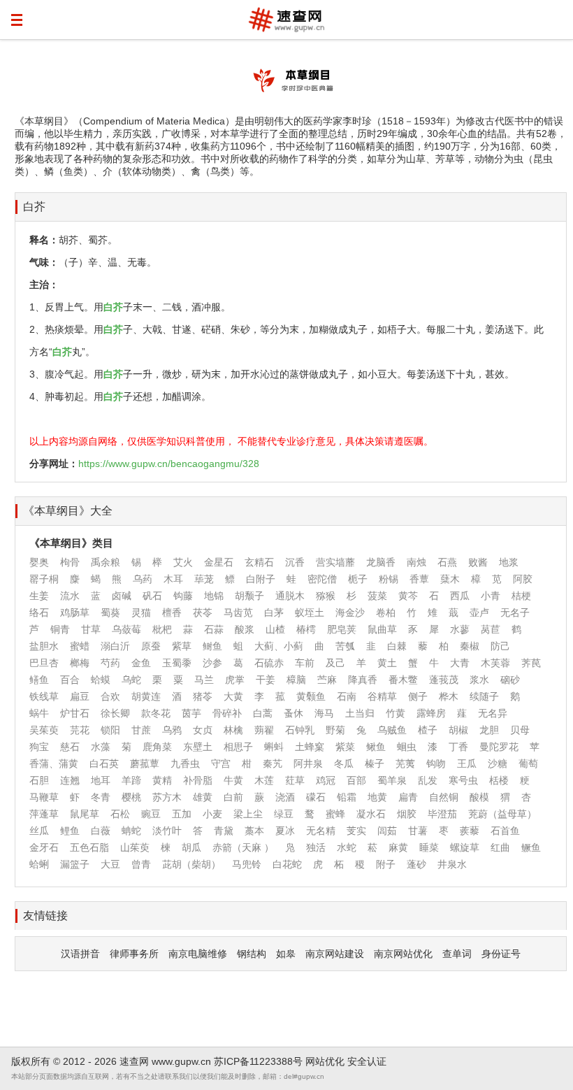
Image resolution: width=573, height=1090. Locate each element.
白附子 (260, 579)
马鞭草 (44, 797)
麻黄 (398, 847)
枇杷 (162, 629)
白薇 (100, 830)
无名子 (515, 612)
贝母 (520, 730)
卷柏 (386, 612)
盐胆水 (44, 646)
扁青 (408, 797)
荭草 (295, 780)
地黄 (377, 797)
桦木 (448, 696)
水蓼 (460, 629)
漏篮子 (74, 864)
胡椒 (458, 730)
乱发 (427, 780)
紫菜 (345, 746)
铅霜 (346, 797)
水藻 (100, 746)
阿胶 (522, 579)
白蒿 (263, 713)
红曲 (500, 847)
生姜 (39, 595)
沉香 (295, 562)
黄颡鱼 (311, 696)
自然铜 (443, 797)
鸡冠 (325, 780)
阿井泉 (308, 763)
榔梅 (79, 662)
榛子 (374, 763)
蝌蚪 (274, 746)
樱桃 (131, 797)
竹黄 (395, 713)
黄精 (162, 780)
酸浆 (244, 629)
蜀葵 (110, 612)
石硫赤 (269, 662)
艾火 (183, 562)
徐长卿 (115, 713)
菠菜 (377, 595)
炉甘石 (74, 713)
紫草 (181, 646)
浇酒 (285, 797)
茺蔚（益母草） (502, 813)
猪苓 (202, 696)
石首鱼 (505, 830)
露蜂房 (431, 713)
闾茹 (387, 830)
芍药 (110, 662)
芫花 (79, 730)
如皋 (286, 953)
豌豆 (151, 813)
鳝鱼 (39, 679)
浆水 (479, 679)
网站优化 (324, 1061)
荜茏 (204, 579)
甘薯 (418, 830)
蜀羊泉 (392, 780)
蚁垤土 (309, 612)
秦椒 (469, 646)
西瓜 (460, 595)
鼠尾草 (84, 813)
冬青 (100, 797)
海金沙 (350, 612)
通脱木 (290, 595)
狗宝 (39, 746)
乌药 (142, 579)
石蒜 (214, 629)
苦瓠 (345, 646)
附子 (386, 864)
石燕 (447, 562)
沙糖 (497, 763)
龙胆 (489, 730)
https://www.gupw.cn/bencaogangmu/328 (168, 463)
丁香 (458, 746)
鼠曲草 (382, 629)
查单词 (457, 953)
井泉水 (452, 864)
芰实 (356, 830)
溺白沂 (115, 646)
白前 (233, 797)
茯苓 (202, 612)
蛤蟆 (100, 679)
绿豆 (283, 813)
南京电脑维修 (197, 953)
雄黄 (202, 797)
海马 (324, 713)
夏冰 (285, 830)
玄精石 (259, 562)
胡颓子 (249, 595)
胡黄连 (146, 696)
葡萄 (528, 763)
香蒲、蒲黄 (53, 763)
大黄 (233, 696)
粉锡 (388, 579)
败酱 (478, 562)
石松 (120, 813)
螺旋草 (464, 847)
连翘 (70, 780)
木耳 (173, 579)
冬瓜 (344, 763)
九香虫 (185, 763)
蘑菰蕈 (144, 763)
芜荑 (405, 763)
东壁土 (197, 746)
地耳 (100, 780)
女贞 (202, 730)
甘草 (91, 629)
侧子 (418, 696)
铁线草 (44, 696)
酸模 (479, 797)
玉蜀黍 (176, 662)
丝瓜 (39, 830)
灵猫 (141, 612)
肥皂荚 (341, 629)
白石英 (104, 763)
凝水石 (371, 813)
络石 (39, 612)
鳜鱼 (531, 847)
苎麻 (327, 679)
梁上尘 (248, 813)
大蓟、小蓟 (278, 646)
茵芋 (191, 713)
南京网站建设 (334, 953)
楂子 (427, 730)
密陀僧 (322, 579)
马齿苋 (238, 612)
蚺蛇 (131, 830)
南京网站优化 (403, 953)
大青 (460, 662)
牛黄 (233, 780)
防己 (500, 646)
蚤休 (293, 713)
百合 (70, 679)
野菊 (335, 730)
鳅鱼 (376, 746)
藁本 (254, 830)
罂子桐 (44, 579)
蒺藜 (469, 830)
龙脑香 (381, 562)
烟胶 (406, 813)
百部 (356, 780)
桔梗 (521, 595)
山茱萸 (135, 847)
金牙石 (44, 847)
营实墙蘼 (335, 562)
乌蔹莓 (126, 629)
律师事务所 (134, 953)
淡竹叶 (167, 830)
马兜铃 (246, 864)
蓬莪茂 (443, 679)
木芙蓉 (495, 662)
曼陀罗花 (498, 746)
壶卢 (479, 612)
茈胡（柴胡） (191, 864)
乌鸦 (172, 730)
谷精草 (382, 696)
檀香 (172, 612)
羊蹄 (131, 780)
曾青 (141, 864)
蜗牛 (39, 713)
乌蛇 (131, 679)
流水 (70, 595)
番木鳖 (403, 679)
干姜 (265, 679)
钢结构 (251, 953)
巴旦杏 (44, 662)
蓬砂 (416, 864)
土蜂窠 (309, 746)
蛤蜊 (39, 864)
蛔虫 (406, 746)
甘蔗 (141, 730)
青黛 (223, 830)
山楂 (275, 629)
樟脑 (296, 679)
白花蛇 (287, 864)
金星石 (218, 562)
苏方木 (167, 797)
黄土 (387, 662)
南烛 (416, 562)
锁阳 (110, 730)
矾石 (152, 595)
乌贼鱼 (392, 730)
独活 (316, 847)
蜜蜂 (335, 813)
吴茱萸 (44, 730)
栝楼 (499, 780)
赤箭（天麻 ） (243, 847)
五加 (181, 813)
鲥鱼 (212, 646)
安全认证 (366, 1061)
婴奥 (39, 562)
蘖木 (450, 579)
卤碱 (121, 595)
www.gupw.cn (181, 1061)
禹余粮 (105, 562)
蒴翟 (264, 730)
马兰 (204, 679)
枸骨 (70, 562)
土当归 (360, 713)
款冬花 (156, 713)
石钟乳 (299, 730)
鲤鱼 (70, 830)
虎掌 (235, 679)
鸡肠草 (74, 612)
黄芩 (408, 595)
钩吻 (436, 763)
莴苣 (490, 629)
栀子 (358, 579)
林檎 (233, 730)
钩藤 (183, 595)
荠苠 (531, 662)
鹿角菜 (157, 746)
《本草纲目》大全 (68, 511)
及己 (335, 662)
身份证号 (501, 953)
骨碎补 (227, 713)
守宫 (221, 763)
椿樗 (306, 629)
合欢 (110, 696)
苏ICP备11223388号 (258, 1061)
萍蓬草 (44, 813)
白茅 (274, 612)
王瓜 (467, 763)
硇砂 (510, 679)
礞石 (316, 797)
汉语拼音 (80, 953)
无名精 (320, 830)
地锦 (214, 595)
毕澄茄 (442, 813)
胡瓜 (191, 847)
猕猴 (325, 595)
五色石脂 (89, 847)
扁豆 (79, 696)
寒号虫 (463, 780)
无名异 (492, 713)
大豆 (110, 864)
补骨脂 (197, 780)
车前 (304, 662)
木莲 (264, 780)
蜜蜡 (79, 646)
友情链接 (45, 916)
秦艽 (272, 763)
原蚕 (151, 646)
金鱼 (141, 662)
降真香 (362, 679)
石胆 (39, 780)
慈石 (70, 746)
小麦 (212, 813)
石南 (346, 696)
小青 (490, 595)
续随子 (484, 696)
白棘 (397, 646)
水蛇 (346, 847)
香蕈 (419, 579)
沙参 (212, 662)
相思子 (238, 746)
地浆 (508, 562)
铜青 (60, 629)
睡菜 (429, 847)
